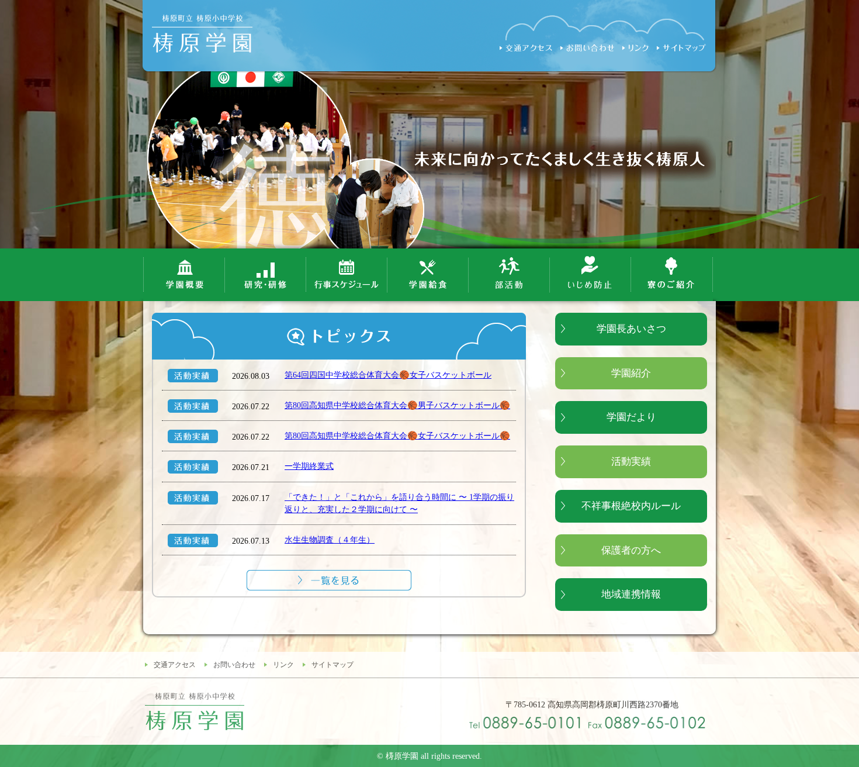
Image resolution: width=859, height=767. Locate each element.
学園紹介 (631, 373)
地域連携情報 (631, 594)
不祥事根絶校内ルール (631, 506)
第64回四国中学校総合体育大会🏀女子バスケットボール (388, 374)
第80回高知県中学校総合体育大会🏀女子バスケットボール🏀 (397, 435)
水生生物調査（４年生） (330, 539)
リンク (283, 665)
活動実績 (631, 461)
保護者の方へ (631, 550)
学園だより (631, 417)
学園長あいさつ (631, 328)
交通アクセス (175, 665)
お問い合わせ (234, 665)
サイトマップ (332, 665)
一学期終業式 (309, 466)
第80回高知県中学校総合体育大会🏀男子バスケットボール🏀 (397, 405)
